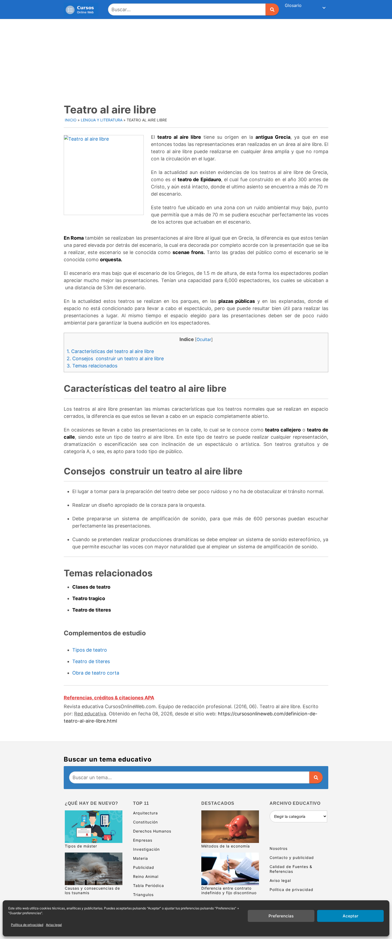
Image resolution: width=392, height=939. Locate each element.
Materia (140, 858)
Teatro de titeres (91, 661)
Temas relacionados (92, 366)
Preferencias (281, 915)
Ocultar (204, 339)
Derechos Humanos (152, 831)
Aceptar (350, 915)
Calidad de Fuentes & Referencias (291, 869)
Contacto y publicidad (292, 857)
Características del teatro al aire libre (110, 351)
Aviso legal (54, 925)
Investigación (146, 849)
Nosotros (278, 848)
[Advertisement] (196, 59)
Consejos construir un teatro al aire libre (115, 358)
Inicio (71, 120)
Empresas (142, 840)
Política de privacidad (27, 925)
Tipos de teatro (89, 650)
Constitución (145, 822)
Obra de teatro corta (95, 673)
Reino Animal (145, 876)
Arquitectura (145, 813)
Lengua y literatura (101, 120)
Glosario (293, 5)
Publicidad (143, 867)
